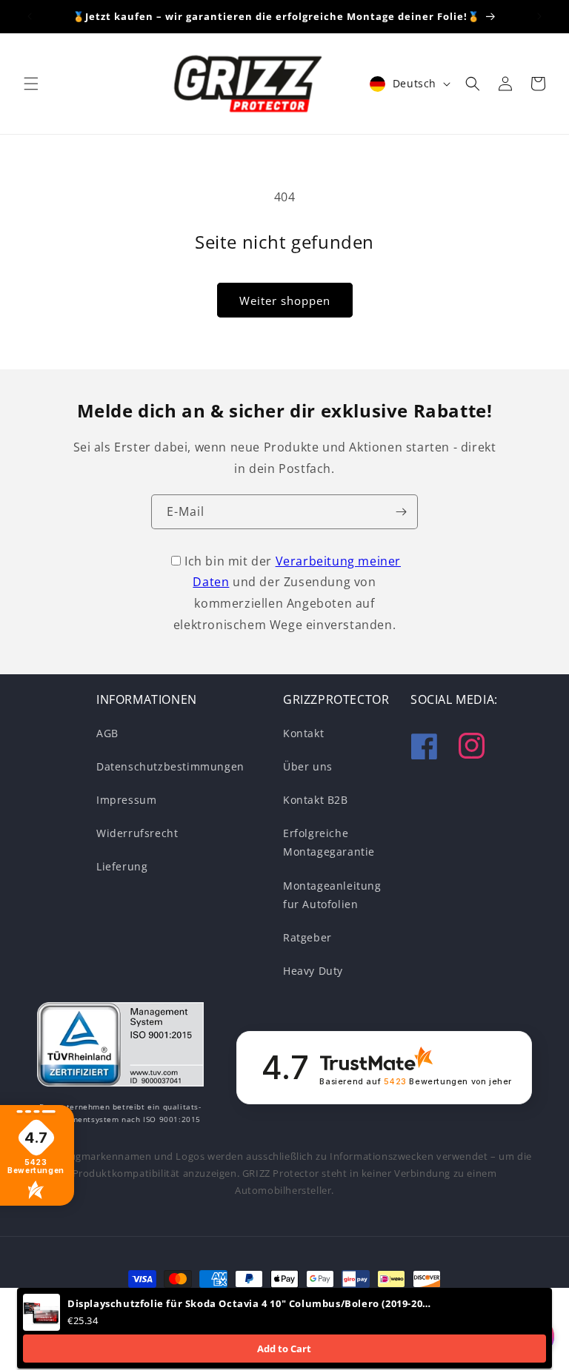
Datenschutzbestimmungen (170, 766)
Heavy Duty (313, 971)
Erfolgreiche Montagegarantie (329, 842)
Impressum (126, 800)
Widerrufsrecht (137, 833)
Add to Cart (284, 1348)
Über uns (308, 766)
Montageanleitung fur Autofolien (332, 895)
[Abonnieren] (401, 511)
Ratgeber (307, 937)
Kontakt (303, 733)
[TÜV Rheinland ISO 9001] (120, 1047)
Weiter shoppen (284, 300)
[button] (31, 83)
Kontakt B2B (315, 800)
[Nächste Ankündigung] (539, 16)
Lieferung (121, 866)
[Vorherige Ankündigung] (29, 16)
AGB (107, 733)
